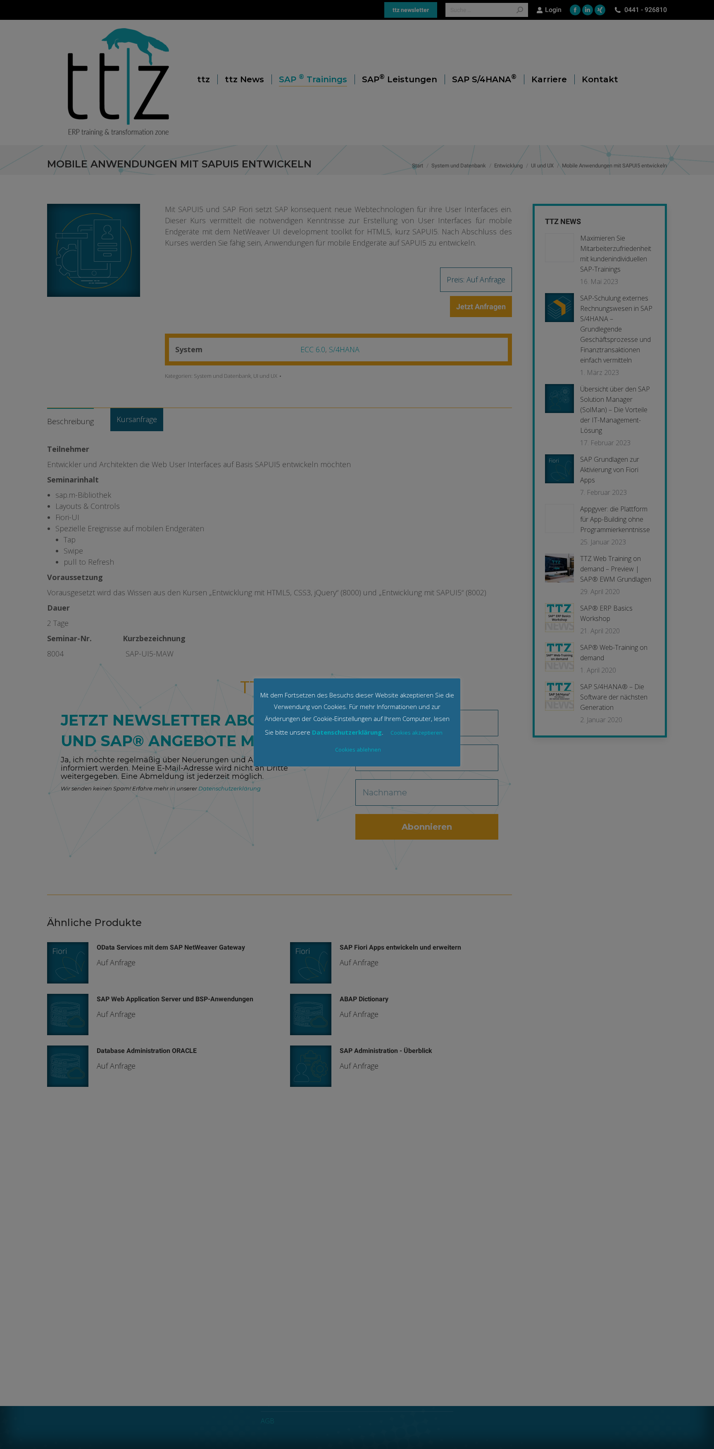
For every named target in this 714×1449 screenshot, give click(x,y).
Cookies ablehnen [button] (358, 749)
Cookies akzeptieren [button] (416, 732)
